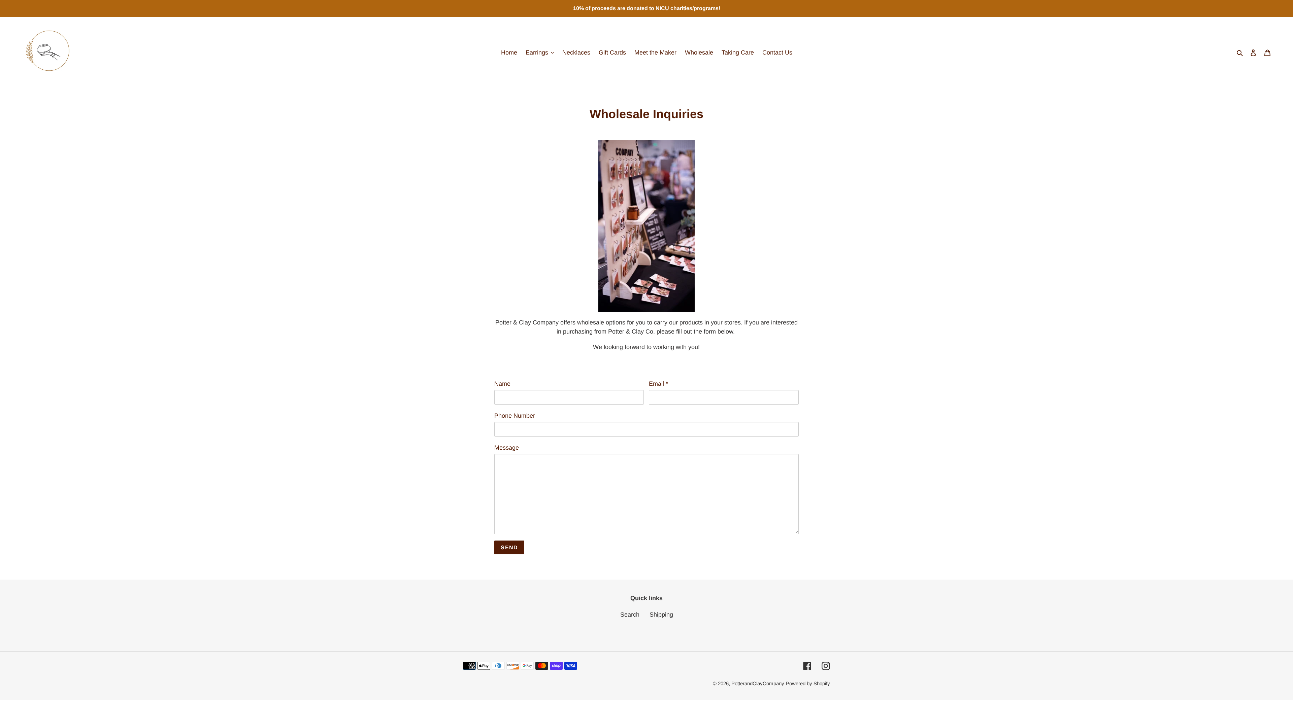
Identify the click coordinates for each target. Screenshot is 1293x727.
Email (658, 383)
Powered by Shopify (808, 683)
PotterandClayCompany (757, 683)
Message (506, 447)
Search (629, 614)
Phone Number (514, 415)
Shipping (661, 614)
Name (502, 383)
